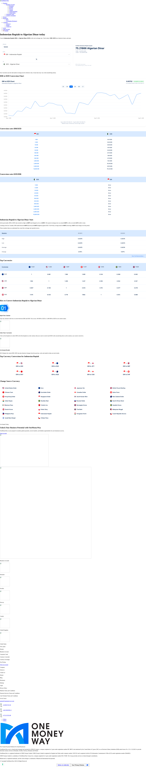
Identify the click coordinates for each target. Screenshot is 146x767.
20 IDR (36, 147)
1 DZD (36, 185)
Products (5, 3)
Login (4, 28)
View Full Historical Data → (138, 256)
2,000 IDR (36, 163)
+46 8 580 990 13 (7, 710)
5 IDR (36, 142)
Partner (8, 25)
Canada (11, 10)
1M (71, 86)
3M (75, 86)
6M (79, 86)
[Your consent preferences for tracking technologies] (2, 764)
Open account (6, 29)
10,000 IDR (36, 168)
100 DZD (36, 198)
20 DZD (36, 193)
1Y (82, 86)
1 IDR (36, 139)
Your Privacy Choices (78, 765)
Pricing (4, 17)
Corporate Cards (10, 14)
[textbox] (36, 55)
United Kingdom (13, 11)
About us (8, 23)
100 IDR (36, 152)
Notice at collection (63, 765)
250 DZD (36, 201)
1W (67, 86)
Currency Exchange (11, 15)
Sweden (11, 7)
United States (12, 13)
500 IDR (36, 158)
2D (63, 86)
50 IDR (36, 150)
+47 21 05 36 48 (7, 715)
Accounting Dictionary (11, 21)
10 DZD (36, 190)
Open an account (4, 664)
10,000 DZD (36, 214)
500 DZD (36, 203)
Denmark (11, 6)
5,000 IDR (36, 166)
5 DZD (36, 187)
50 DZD (36, 195)
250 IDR (36, 155)
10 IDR (36, 144)
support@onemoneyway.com (7, 701)
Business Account (10, 4)
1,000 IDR (36, 160)
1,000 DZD (36, 206)
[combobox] (36, 54)
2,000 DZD (36, 209)
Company (5, 22)
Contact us (8, 26)
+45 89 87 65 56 (7, 705)
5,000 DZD (36, 211)
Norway (11, 8)
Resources (5, 18)
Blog (7, 19)
